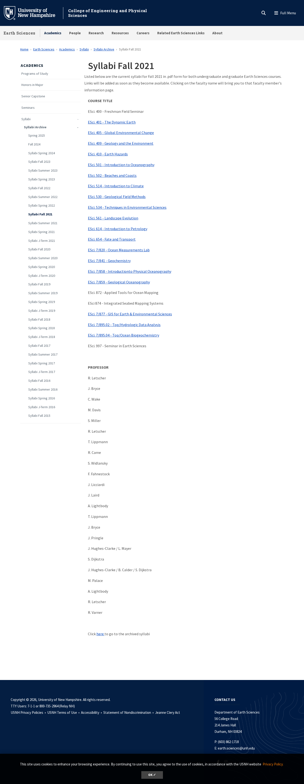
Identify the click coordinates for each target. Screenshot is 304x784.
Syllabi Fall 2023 (39, 162)
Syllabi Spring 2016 (41, 398)
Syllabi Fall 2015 (39, 416)
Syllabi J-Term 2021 (41, 241)
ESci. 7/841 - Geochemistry (109, 260)
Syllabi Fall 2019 (39, 284)
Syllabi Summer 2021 (42, 223)
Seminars (28, 108)
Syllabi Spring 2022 (41, 205)
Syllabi (84, 49)
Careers (143, 33)
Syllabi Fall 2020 (39, 249)
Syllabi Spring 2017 (41, 363)
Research (96, 33)
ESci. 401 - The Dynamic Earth (112, 122)
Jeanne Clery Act (167, 712)
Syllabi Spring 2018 (41, 328)
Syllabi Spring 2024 (41, 153)
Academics (52, 33)
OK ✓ (152, 775)
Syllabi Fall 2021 (40, 214)
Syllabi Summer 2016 (42, 389)
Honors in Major (32, 85)
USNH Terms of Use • (63, 712)
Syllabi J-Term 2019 (41, 311)
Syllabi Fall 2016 (39, 381)
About (217, 33)
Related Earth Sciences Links (180, 33)
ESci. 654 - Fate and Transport (112, 239)
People (75, 33)
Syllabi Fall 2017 (39, 346)
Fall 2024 (34, 144)
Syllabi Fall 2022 (39, 188)
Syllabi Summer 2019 (42, 293)
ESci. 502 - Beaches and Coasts (112, 175)
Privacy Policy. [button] (273, 764)
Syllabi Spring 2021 (41, 232)
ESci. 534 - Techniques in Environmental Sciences (127, 207)
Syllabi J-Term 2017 (41, 372)
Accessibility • (92, 712)
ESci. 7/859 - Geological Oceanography (119, 282)
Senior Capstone (33, 96)
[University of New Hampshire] (33, 12)
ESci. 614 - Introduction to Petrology (117, 228)
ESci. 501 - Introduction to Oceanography (121, 164)
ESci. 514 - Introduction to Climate (116, 186)
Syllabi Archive (104, 49)
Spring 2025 (36, 136)
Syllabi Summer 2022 (42, 197)
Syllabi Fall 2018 (39, 320)
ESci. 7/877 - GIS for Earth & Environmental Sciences (130, 314)
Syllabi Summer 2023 (42, 171)
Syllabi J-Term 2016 (41, 407)
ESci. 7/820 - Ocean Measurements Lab (119, 250)
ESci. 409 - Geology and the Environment (120, 143)
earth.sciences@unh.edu (236, 748)
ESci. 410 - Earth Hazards (108, 154)
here (100, 633)
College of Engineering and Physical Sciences (107, 13)
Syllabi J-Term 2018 (41, 337)
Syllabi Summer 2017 (42, 354)
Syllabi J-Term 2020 (41, 276)
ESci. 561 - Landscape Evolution (113, 218)
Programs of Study (34, 74)
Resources (120, 33)
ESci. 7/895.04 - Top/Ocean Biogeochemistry (123, 335)
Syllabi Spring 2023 (41, 179)
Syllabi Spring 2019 (41, 302)
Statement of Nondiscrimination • (128, 712)
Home (24, 49)
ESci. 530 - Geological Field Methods (117, 196)
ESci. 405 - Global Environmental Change (121, 132)
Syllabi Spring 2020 (41, 267)
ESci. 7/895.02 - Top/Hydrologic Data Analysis (124, 324)
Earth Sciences (19, 33)
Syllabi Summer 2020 (42, 258)
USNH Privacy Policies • (29, 712)
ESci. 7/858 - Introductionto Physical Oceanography (129, 271)
